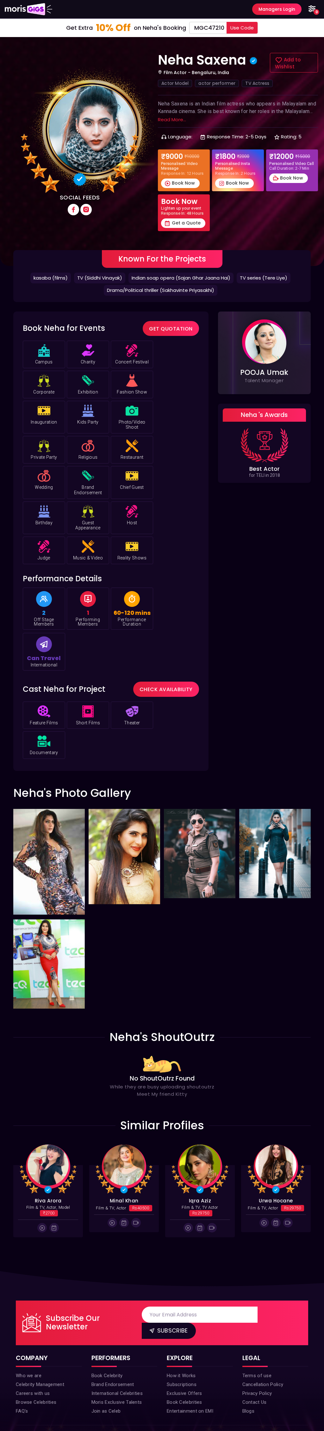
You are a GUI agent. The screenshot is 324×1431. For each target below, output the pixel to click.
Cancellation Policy (263, 1384)
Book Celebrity (107, 1375)
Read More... (172, 120)
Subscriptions (181, 1384)
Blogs (248, 1411)
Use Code (242, 27)
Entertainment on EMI (190, 1411)
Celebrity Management (40, 1384)
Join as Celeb (106, 1411)
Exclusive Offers (184, 1393)
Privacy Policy (257, 1393)
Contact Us (254, 1402)
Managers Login (277, 9)
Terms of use (257, 1375)
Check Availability (166, 689)
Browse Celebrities (36, 1402)
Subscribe (172, 1330)
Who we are (28, 1375)
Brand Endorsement (112, 1384)
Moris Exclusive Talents (116, 1402)
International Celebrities (117, 1393)
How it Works (181, 1375)
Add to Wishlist (288, 63)
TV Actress (257, 83)
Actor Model (175, 83)
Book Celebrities (184, 1402)
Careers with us (33, 1393)
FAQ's (22, 1411)
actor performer (216, 83)
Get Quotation (171, 328)
